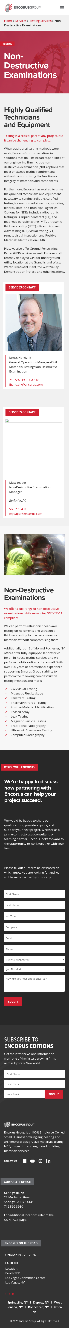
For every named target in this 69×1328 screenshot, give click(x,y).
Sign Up (53, 1094)
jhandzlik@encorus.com (26, 384)
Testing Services (40, 21)
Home (8, 21)
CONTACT (11, 1220)
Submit (13, 1002)
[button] (62, 7)
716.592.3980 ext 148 (24, 380)
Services (21, 21)
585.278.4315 (18, 509)
